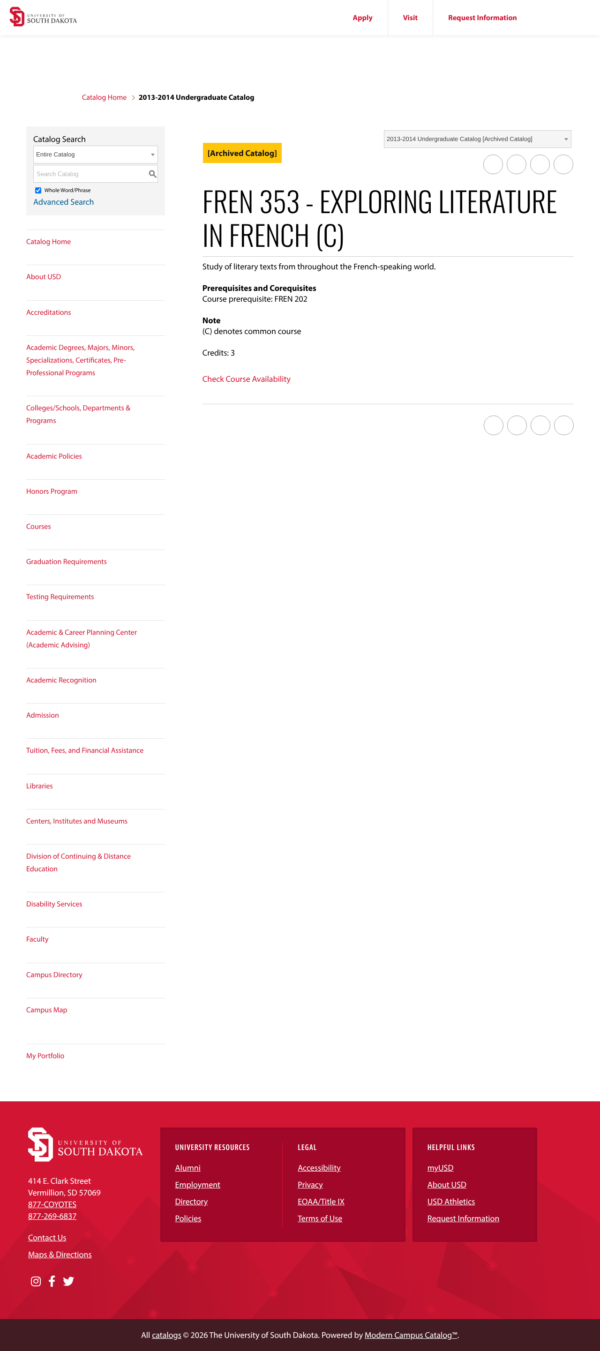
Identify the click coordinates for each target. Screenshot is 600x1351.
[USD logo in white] (85, 1158)
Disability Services (54, 904)
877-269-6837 (52, 1215)
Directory (191, 1201)
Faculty (37, 939)
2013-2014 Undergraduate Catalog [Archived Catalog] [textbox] (459, 138)
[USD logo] (43, 18)
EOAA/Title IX (321, 1201)
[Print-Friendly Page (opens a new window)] (540, 164)
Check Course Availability (246, 378)
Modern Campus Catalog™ (411, 1334)
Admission (42, 715)
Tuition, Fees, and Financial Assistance (84, 750)
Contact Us (47, 1237)
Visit (410, 17)
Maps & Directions (60, 1254)
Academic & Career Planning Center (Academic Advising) (81, 639)
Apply (363, 17)
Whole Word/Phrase (68, 190)
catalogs (166, 1334)
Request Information (482, 17)
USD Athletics (451, 1201)
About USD (43, 277)
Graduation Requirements (66, 561)
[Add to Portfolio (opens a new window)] (493, 164)
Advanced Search (63, 201)
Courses (38, 526)
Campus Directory (54, 975)
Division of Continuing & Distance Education (78, 863)
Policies (188, 1218)
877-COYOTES (52, 1204)
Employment (198, 1184)
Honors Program (51, 491)
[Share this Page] (516, 164)
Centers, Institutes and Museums (77, 821)
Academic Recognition (61, 680)
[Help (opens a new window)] (563, 164)
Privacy (310, 1184)
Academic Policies (54, 456)
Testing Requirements (60, 596)
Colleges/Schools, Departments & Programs (78, 414)
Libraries (39, 786)
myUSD (441, 1167)
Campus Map (47, 1010)
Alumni (188, 1167)
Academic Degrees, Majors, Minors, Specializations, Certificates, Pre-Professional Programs (80, 360)
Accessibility (319, 1167)
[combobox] (477, 139)
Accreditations (48, 312)
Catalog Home (104, 97)
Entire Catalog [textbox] (55, 154)
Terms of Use (320, 1218)
